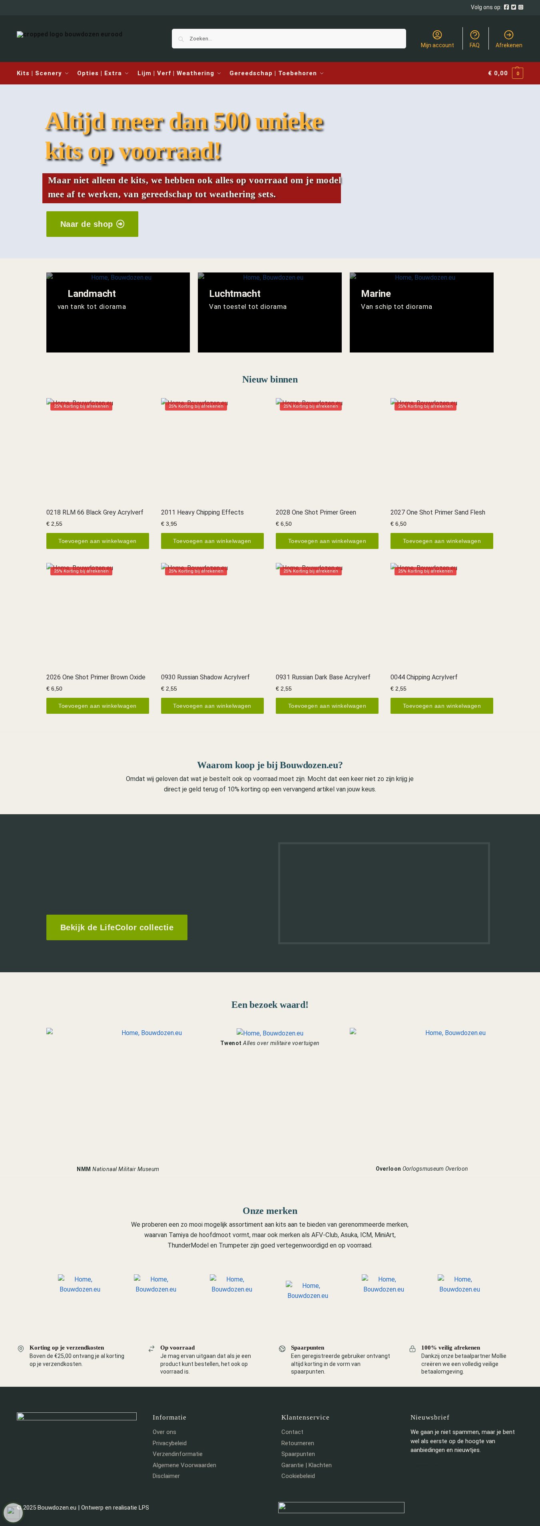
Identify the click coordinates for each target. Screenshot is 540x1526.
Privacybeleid (170, 1443)
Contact (292, 1432)
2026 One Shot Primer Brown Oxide (95, 677)
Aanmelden (426, 1466)
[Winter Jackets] (422, 312)
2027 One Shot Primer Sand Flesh (438, 512)
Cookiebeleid (298, 1476)
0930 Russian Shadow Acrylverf (205, 677)
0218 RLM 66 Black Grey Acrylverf (94, 512)
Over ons (164, 1432)
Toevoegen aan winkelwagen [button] (97, 541)
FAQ (475, 45)
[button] (505, 73)
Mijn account (437, 45)
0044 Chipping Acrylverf (424, 677)
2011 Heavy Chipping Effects (202, 512)
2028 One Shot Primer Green (316, 512)
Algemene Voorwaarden (184, 1465)
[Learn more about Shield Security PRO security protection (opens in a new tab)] (13, 1512)
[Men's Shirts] (118, 312)
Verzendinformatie (178, 1454)
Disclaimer (166, 1476)
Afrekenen (509, 45)
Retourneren (297, 1443)
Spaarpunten (298, 1454)
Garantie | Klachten (306, 1465)
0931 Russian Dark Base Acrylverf (323, 677)
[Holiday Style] (270, 312)
